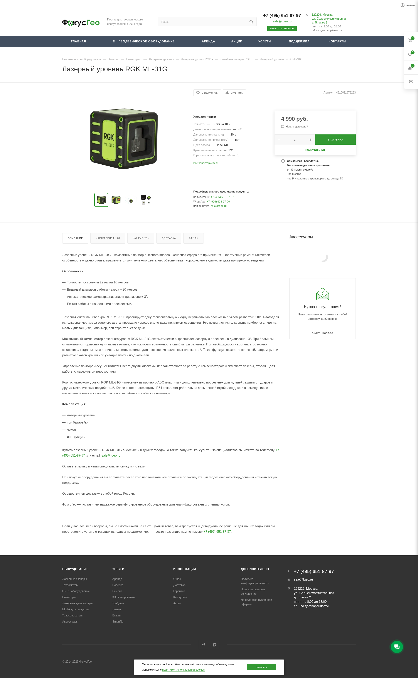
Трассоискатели (72, 615)
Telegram (203, 644)
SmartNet (118, 621)
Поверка (117, 585)
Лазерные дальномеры (77, 603)
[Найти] (251, 21)
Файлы (193, 238)
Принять (261, 667)
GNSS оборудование (76, 591)
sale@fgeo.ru (282, 21)
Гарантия (179, 591)
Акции (177, 603)
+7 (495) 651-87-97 (282, 15)
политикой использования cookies (183, 669)
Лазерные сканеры (74, 579)
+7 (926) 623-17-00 (218, 201)
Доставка (169, 238)
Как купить (141, 238)
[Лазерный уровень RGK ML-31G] (124, 139)
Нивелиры (69, 597)
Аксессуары (70, 621)
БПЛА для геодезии (75, 609)
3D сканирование (123, 597)
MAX (214, 644)
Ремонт (117, 591)
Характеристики (108, 238)
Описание (75, 238)
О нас (177, 579)
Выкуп (116, 615)
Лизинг (116, 609)
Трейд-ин (118, 603)
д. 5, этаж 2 (319, 22)
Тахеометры (70, 585)
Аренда (117, 579)
